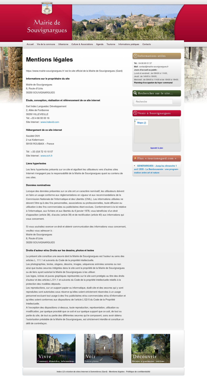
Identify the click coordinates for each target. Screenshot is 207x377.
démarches (54, 361)
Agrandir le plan (156, 148)
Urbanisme (63, 44)
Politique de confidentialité (138, 371)
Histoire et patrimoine (143, 361)
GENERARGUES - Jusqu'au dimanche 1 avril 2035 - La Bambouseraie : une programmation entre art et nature (156, 169)
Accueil (30, 44)
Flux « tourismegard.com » (157, 158)
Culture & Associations (82, 44)
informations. (68, 361)
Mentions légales (117, 371)
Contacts (146, 44)
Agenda (99, 44)
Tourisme (111, 44)
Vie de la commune (46, 44)
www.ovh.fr (46, 155)
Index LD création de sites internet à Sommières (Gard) (82, 371)
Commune (43, 361)
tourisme (160, 361)
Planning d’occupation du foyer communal (153, 82)
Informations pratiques (128, 44)
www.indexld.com (50, 122)
